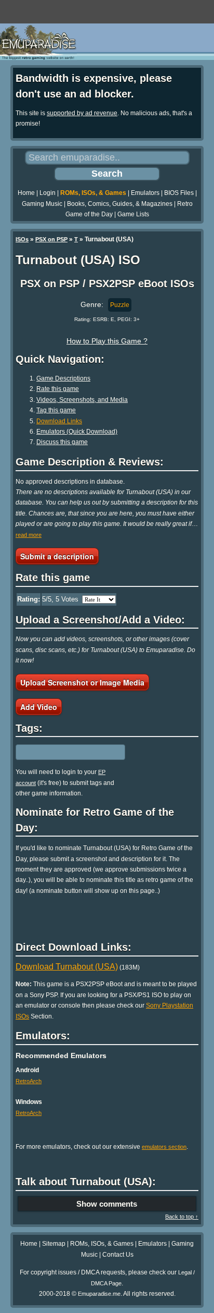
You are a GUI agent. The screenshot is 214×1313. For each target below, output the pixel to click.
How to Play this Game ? (107, 341)
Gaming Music (42, 203)
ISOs (22, 239)
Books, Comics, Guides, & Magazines (119, 203)
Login (47, 193)
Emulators (145, 193)
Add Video (38, 707)
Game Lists (133, 214)
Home (26, 193)
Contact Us (117, 1254)
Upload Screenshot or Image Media (82, 682)
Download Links (59, 421)
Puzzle (119, 305)
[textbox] (61, 752)
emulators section (164, 1147)
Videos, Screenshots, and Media (82, 399)
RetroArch (29, 1081)
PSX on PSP (51, 239)
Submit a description (57, 556)
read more (29, 535)
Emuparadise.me (99, 1294)
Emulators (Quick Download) (76, 431)
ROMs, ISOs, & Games (93, 193)
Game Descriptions (63, 378)
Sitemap (53, 1243)
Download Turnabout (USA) (67, 966)
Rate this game (57, 388)
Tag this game (56, 410)
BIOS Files (179, 193)
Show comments (106, 1203)
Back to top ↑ (181, 1216)
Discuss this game (62, 442)
